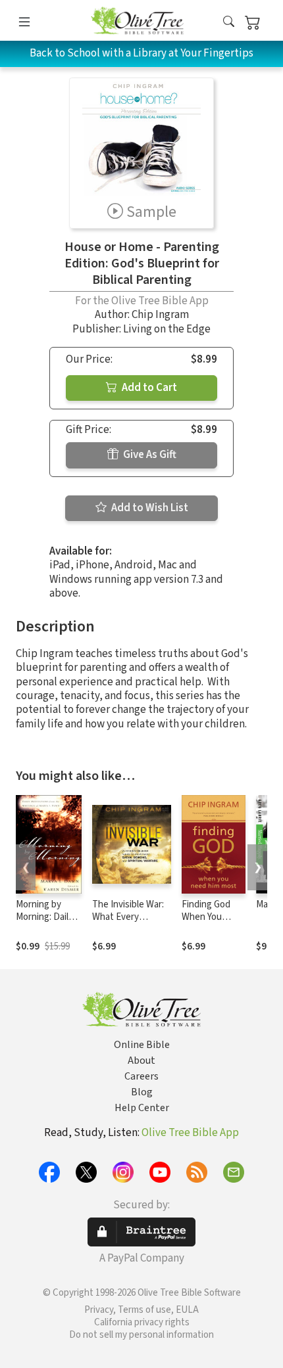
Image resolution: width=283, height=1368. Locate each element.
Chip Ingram (160, 315)
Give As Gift (148, 455)
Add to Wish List (148, 508)
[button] (228, 23)
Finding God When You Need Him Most (213, 917)
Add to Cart (148, 388)
